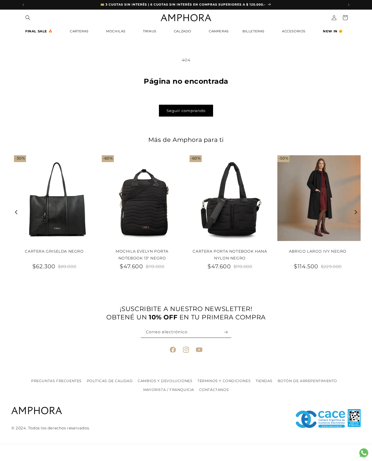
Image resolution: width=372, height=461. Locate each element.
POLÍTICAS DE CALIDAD (110, 381)
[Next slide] (356, 212)
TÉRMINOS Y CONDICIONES (224, 381)
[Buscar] (27, 17)
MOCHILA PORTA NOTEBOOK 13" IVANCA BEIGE (124, 254)
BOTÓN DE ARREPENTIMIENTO (307, 381)
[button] (40, 32)
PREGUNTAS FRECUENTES (56, 381)
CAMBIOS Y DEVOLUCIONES (165, 381)
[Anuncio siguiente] (348, 5)
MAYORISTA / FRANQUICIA (168, 389)
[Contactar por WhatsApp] (363, 452)
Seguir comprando (186, 110)
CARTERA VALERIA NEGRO (211, 251)
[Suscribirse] (225, 332)
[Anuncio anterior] (23, 5)
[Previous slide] (16, 212)
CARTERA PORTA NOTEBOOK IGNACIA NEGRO (299, 254)
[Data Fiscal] (354, 419)
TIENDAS (264, 381)
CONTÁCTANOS (214, 389)
